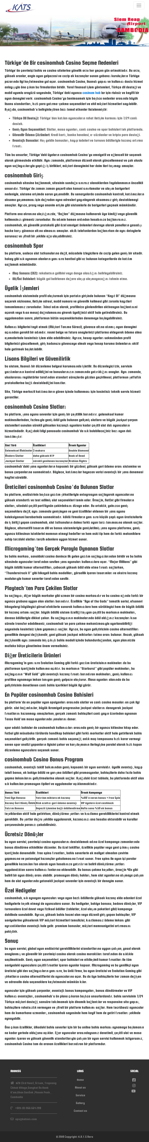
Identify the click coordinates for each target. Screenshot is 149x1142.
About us (80, 1087)
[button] (11, 30)
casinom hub (91, 93)
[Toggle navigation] (138, 5)
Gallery (80, 1103)
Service (80, 1095)
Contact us (80, 1110)
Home (80, 1079)
